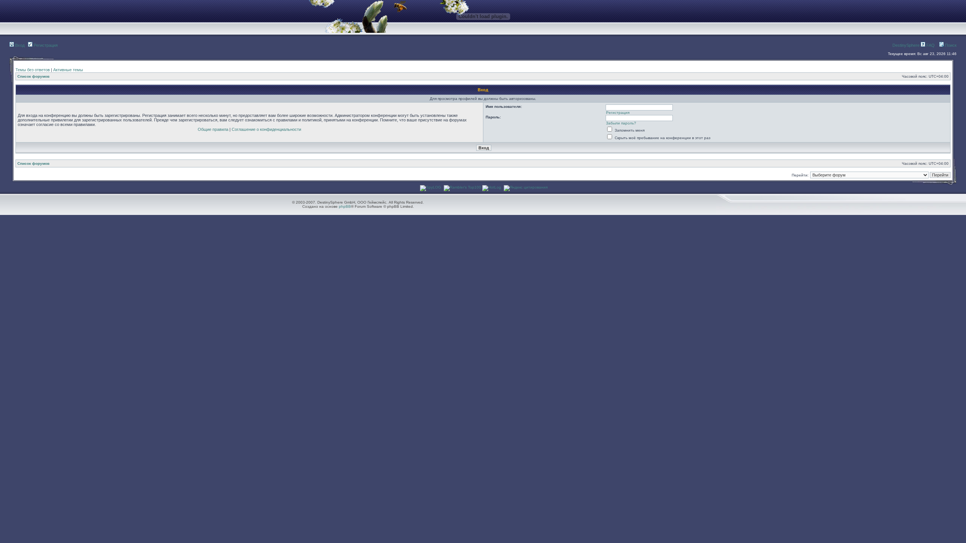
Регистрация (45, 45)
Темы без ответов (32, 69)
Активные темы (68, 69)
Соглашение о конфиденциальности (266, 129)
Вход (19, 45)
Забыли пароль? (621, 123)
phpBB (345, 206)
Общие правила (213, 129)
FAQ (930, 45)
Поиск (950, 45)
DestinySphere (906, 45)
